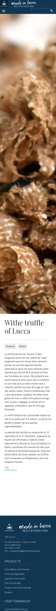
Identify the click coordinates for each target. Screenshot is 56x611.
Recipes (8, 592)
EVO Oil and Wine (13, 583)
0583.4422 (15, 544)
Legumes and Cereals (15, 578)
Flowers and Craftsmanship (18, 587)
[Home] (20, 4)
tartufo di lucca (11, 469)
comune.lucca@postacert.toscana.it (25, 550)
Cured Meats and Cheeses (17, 569)
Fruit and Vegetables (15, 574)
